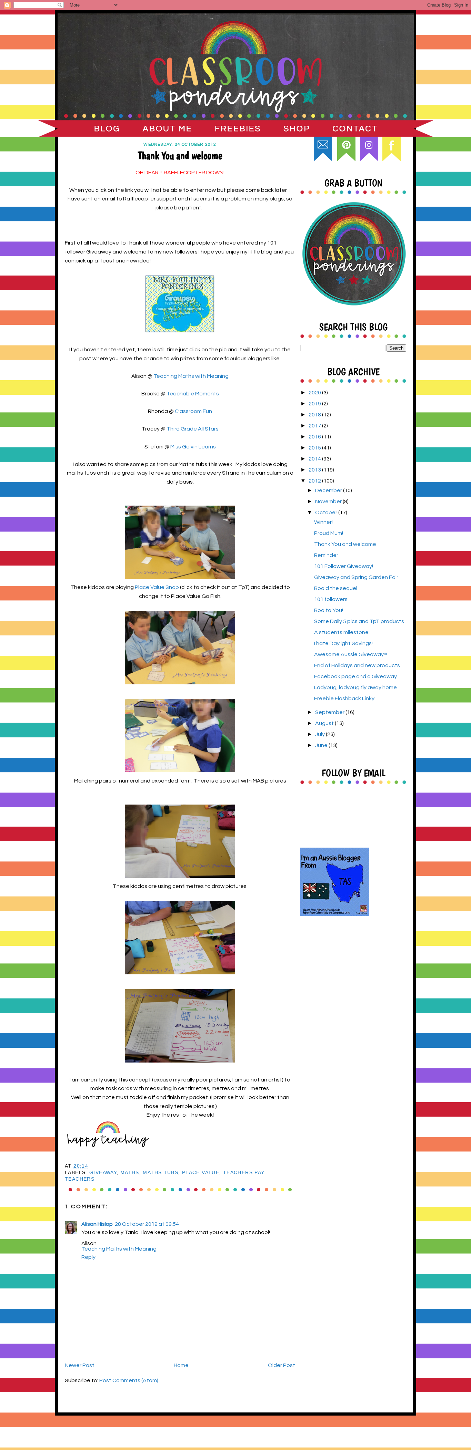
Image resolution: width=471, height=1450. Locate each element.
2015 (315, 447)
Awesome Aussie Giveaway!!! (350, 654)
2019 (315, 403)
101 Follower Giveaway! (343, 566)
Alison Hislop (97, 1224)
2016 (315, 436)
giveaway (103, 1172)
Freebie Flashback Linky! (344, 698)
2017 (315, 425)
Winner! (323, 522)
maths (129, 1172)
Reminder (326, 555)
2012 (315, 481)
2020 (315, 392)
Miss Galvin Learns (193, 446)
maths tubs (160, 1172)
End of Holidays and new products (357, 665)
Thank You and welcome (345, 544)
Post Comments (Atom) (128, 1380)
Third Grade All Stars (193, 429)
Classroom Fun (193, 411)
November (329, 501)
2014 (315, 459)
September (330, 712)
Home (181, 1365)
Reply (88, 1257)
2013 (315, 470)
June (322, 745)
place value (200, 1172)
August (325, 723)
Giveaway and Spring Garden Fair (356, 577)
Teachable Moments (193, 393)
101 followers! (331, 599)
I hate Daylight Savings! (343, 643)
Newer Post (79, 1365)
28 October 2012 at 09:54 (147, 1224)
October (326, 512)
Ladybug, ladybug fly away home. (356, 687)
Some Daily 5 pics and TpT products (359, 621)
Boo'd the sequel (335, 588)
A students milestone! (342, 632)
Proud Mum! (328, 533)
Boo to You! (328, 610)
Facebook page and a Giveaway (355, 676)
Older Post (281, 1365)
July (320, 734)
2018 (315, 414)
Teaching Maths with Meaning (191, 376)
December (329, 490)
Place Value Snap (157, 587)
